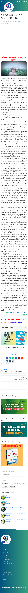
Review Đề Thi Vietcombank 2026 (14, 507)
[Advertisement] (14, 40)
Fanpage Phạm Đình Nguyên (10, 574)
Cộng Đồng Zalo (7, 561)
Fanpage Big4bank (7, 572)
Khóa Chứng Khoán (8, 559)
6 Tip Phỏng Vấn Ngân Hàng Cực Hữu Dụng (13, 347)
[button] (7, 358)
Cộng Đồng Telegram (8, 563)
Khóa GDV (5, 557)
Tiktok (4, 579)
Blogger (24, 587)
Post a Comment (6, 23)
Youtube (5, 577)
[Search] (26, 7)
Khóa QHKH (6, 555)
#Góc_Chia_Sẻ (9, 363)
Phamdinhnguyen (7, 552)
